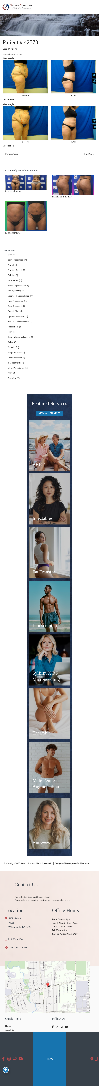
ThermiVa (12, 378)
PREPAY (49, 1058)
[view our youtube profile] (66, 1027)
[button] (49, 413)
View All (11, 254)
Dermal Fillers (13, 311)
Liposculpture (12, 191)
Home (8, 1026)
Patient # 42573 (20, 42)
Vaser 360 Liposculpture (18, 295)
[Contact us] (92, 1058)
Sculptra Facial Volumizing (19, 337)
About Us (9, 1030)
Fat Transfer (13, 280)
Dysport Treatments (16, 316)
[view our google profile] (62, 1027)
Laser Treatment (15, 357)
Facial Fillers (13, 326)
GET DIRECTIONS (18, 947)
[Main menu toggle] (94, 7)
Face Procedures (15, 301)
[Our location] (96, 1058)
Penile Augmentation (17, 285)
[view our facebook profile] (53, 1027)
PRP (10, 331)
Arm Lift (11, 264)
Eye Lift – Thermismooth (18, 321)
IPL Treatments (14, 362)
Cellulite (11, 275)
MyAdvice (84, 863)
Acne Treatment (15, 306)
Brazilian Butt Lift (15, 270)
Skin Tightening (14, 290)
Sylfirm (10, 342)
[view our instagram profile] (57, 1027)
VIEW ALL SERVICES (49, 413)
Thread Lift (12, 347)
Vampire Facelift (15, 352)
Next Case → (90, 153)
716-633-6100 (15, 939)
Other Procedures (16, 367)
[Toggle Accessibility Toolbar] (6, 1070)
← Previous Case (10, 153)
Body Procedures (15, 259)
